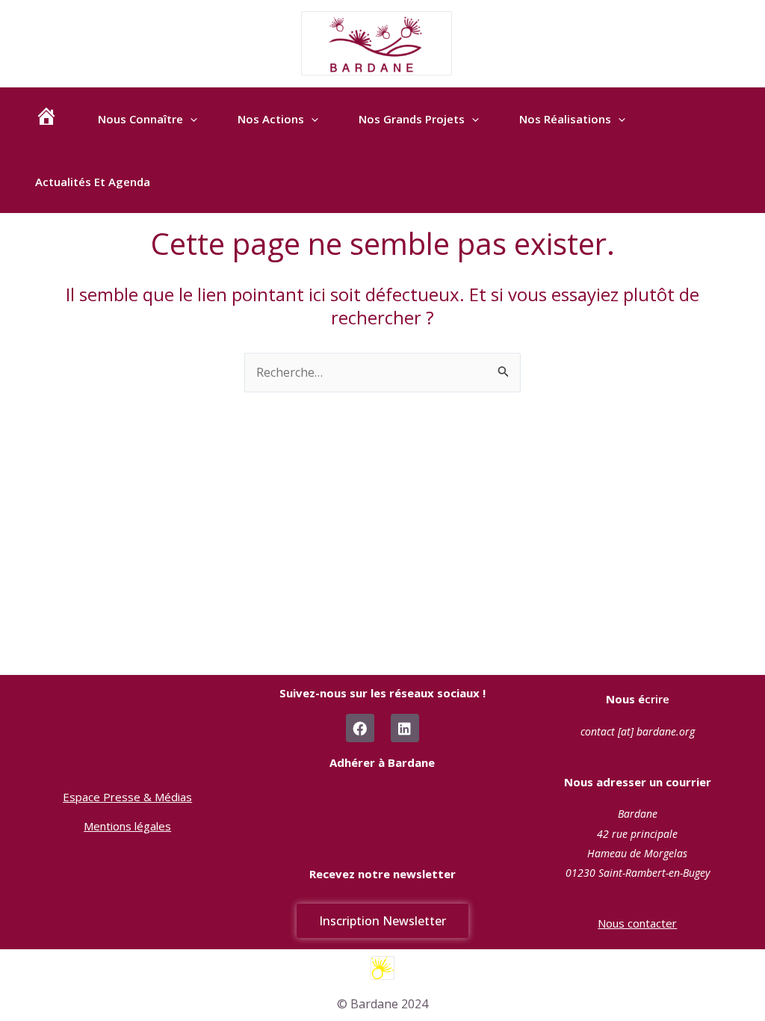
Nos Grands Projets (412, 118)
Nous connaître (140, 118)
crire (637, 698)
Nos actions (271, 118)
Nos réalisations (565, 118)
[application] (190, 119)
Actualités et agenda (92, 181)
